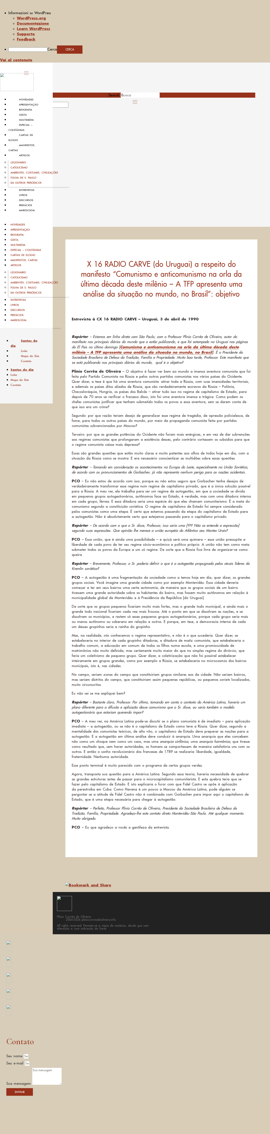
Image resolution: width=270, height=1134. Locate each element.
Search (113, 95)
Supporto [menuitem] (26, 33)
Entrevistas (26, 190)
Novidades (26, 99)
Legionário (18, 162)
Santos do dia (24, 343)
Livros (23, 195)
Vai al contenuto (16, 59)
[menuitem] (139, 12)
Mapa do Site (30, 356)
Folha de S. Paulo (23, 177)
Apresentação (28, 104)
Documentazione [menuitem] (33, 23)
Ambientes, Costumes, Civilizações (34, 172)
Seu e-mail (15, 1063)
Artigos (24, 155)
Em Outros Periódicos (26, 182)
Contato (26, 361)
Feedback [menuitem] (26, 39)
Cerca (52, 49)
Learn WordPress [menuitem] (33, 28)
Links (24, 351)
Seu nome (15, 1056)
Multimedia (26, 119)
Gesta (23, 114)
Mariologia (27, 210)
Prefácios (25, 205)
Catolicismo (19, 167)
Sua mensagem (19, 1083)
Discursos (26, 200)
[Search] (73, 106)
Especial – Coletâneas (26, 250)
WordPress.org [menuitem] (31, 18)
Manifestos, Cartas (24, 260)
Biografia (25, 109)
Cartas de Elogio (23, 255)
